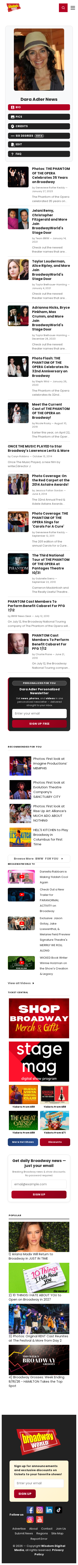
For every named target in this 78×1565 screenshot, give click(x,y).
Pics (19, 117)
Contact (46, 1529)
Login (52, 7)
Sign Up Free (39, 724)
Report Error (39, 1539)
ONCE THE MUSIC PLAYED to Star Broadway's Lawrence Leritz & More (38, 448)
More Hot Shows (23, 1142)
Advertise (19, 1529)
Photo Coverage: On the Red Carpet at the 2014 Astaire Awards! (51, 480)
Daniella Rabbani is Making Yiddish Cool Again (54, 876)
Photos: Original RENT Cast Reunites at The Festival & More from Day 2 (38, 1338)
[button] (63, 7)
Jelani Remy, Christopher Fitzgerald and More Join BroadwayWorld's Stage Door (49, 221)
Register (40, 7)
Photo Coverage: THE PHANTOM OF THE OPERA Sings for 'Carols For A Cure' (50, 520)
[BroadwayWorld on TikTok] (59, 1510)
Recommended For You (25, 746)
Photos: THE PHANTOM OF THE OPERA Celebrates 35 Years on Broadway (51, 175)
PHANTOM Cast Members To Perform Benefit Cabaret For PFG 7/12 (36, 606)
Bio (18, 107)
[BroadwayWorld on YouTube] (40, 1519)
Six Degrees (29, 136)
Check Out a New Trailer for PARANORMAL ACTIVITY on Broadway (52, 900)
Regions (42, 1533)
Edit (19, 144)
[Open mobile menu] (72, 7)
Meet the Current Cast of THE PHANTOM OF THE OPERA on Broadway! (51, 411)
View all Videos (19, 983)
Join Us (61, 1529)
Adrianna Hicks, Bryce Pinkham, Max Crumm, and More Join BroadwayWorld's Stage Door (51, 318)
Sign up (39, 1194)
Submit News (24, 1533)
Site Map (57, 1533)
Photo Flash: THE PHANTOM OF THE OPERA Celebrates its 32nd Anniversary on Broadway (50, 367)
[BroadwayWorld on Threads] (30, 1519)
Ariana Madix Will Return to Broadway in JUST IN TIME (31, 1256)
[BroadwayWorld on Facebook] (30, 1510)
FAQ (18, 154)
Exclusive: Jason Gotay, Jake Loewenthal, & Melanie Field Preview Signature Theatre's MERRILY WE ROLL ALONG (55, 934)
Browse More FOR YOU (36, 859)
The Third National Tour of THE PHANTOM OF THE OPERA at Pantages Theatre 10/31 (51, 564)
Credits (22, 126)
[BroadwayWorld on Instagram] (40, 1510)
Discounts (55, 1142)
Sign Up (24, 1494)
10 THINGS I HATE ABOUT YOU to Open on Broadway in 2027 (35, 1297)
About (33, 1529)
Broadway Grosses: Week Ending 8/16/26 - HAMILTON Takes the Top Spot (36, 1381)
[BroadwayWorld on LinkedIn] (49, 1510)
